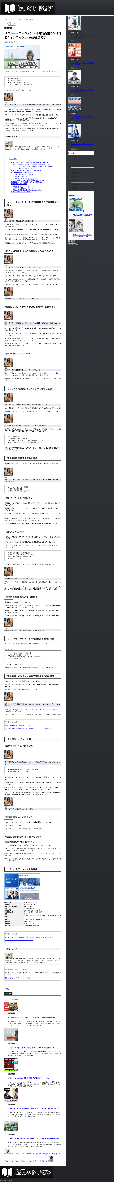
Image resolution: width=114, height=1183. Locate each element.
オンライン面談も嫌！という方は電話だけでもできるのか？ (32, 164)
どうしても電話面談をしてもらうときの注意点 (26, 170)
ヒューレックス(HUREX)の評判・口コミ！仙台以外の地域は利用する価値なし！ (34, 1017)
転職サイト (8, 989)
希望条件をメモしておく (21, 176)
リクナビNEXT (10, 109)
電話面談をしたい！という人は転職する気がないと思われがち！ (34, 166)
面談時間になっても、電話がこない (24, 186)
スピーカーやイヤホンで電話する (24, 174)
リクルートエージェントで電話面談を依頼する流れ (27, 180)
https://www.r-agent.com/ (31, 925)
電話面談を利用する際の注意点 (21, 172)
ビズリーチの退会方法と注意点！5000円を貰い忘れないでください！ (30, 1078)
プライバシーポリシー (75, 244)
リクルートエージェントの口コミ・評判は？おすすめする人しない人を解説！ (30, 937)
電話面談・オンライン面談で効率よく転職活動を (26, 182)
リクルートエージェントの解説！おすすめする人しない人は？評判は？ (27, 728)
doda (21, 109)
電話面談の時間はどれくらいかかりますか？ (27, 190)
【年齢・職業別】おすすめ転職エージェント (19, 725)
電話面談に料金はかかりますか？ (24, 188)
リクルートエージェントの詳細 (21, 192)
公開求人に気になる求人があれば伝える (26, 178)
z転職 (48, 146)
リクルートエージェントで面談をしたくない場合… (43, 373)
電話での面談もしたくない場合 (23, 168)
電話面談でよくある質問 (19, 184)
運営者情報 (71, 241)
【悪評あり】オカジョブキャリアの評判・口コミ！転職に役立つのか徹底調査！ (33, 1138)
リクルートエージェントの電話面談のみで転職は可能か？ (29, 162)
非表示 (14, 159)
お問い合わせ (72, 243)
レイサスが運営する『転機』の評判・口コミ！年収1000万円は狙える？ (31, 1048)
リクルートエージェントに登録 (18, 653)
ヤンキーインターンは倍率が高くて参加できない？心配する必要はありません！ (33, 1108)
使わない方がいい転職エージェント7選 (17, 978)
